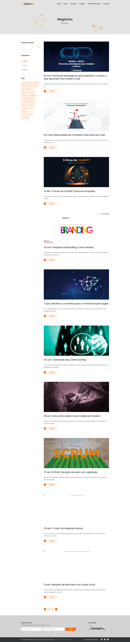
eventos (32, 92)
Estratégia (25, 92)
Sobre (66, 4)
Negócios (24, 105)
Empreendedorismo (28, 89)
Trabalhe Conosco (94, 4)
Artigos (25, 61)
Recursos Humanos (27, 114)
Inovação (24, 95)
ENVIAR (71, 629)
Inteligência (32, 95)
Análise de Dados (27, 83)
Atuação (73, 4)
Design (36, 86)
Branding (36, 83)
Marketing (25, 102)
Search (39, 47)
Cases (24, 65)
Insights (82, 4)
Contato (106, 4)
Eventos (25, 70)
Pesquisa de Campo (27, 108)
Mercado (32, 102)
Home (59, 4)
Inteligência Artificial (28, 98)
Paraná (31, 105)
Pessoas (24, 111)
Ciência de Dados (27, 86)
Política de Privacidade (64, 639)
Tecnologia (25, 117)
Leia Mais (51, 91)
